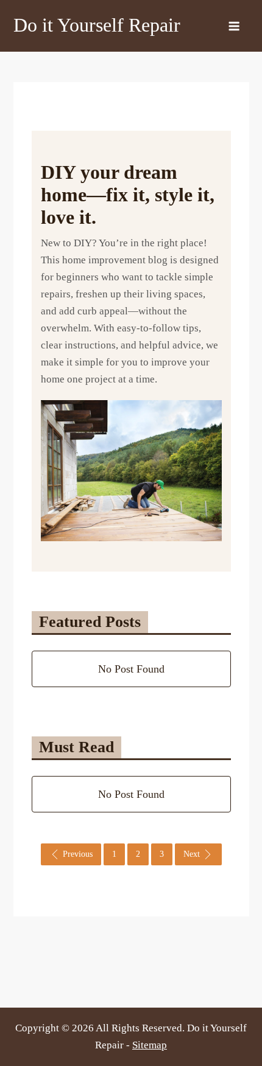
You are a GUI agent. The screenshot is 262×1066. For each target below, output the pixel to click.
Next (191, 854)
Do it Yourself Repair (96, 25)
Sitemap (149, 1045)
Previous (78, 854)
